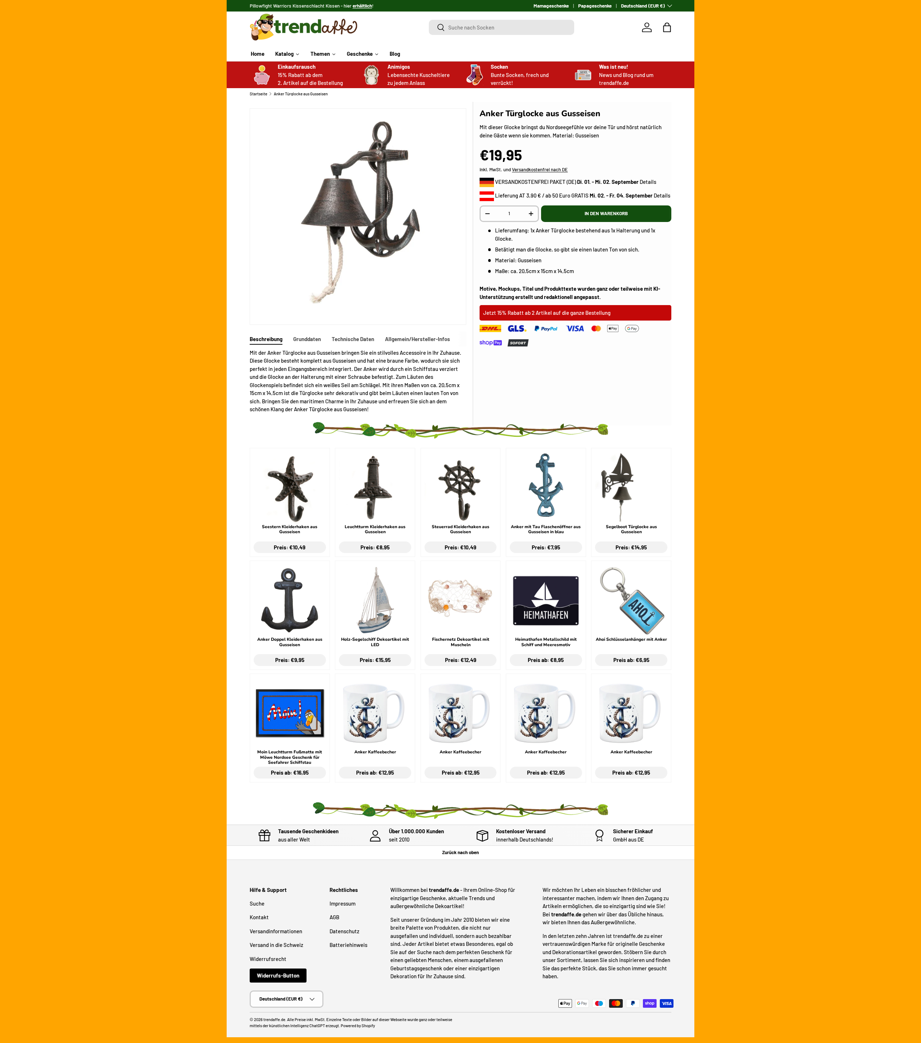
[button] (667, 27)
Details (648, 181)
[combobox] (502, 27)
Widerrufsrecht (268, 959)
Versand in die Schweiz (276, 945)
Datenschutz (344, 931)
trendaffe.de (274, 1019)
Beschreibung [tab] (266, 339)
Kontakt (259, 917)
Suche (257, 903)
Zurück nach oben (460, 852)
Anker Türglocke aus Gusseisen (301, 94)
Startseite (258, 94)
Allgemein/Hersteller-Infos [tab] (417, 339)
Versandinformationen (276, 931)
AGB (334, 917)
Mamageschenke (551, 6)
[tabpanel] (358, 381)
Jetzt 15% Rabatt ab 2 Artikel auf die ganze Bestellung (547, 312)
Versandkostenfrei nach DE (540, 169)
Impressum (342, 903)
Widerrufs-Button (278, 975)
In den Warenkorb (606, 213)
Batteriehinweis (348, 945)
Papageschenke (595, 6)
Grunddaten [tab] (307, 339)
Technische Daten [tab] (353, 339)
